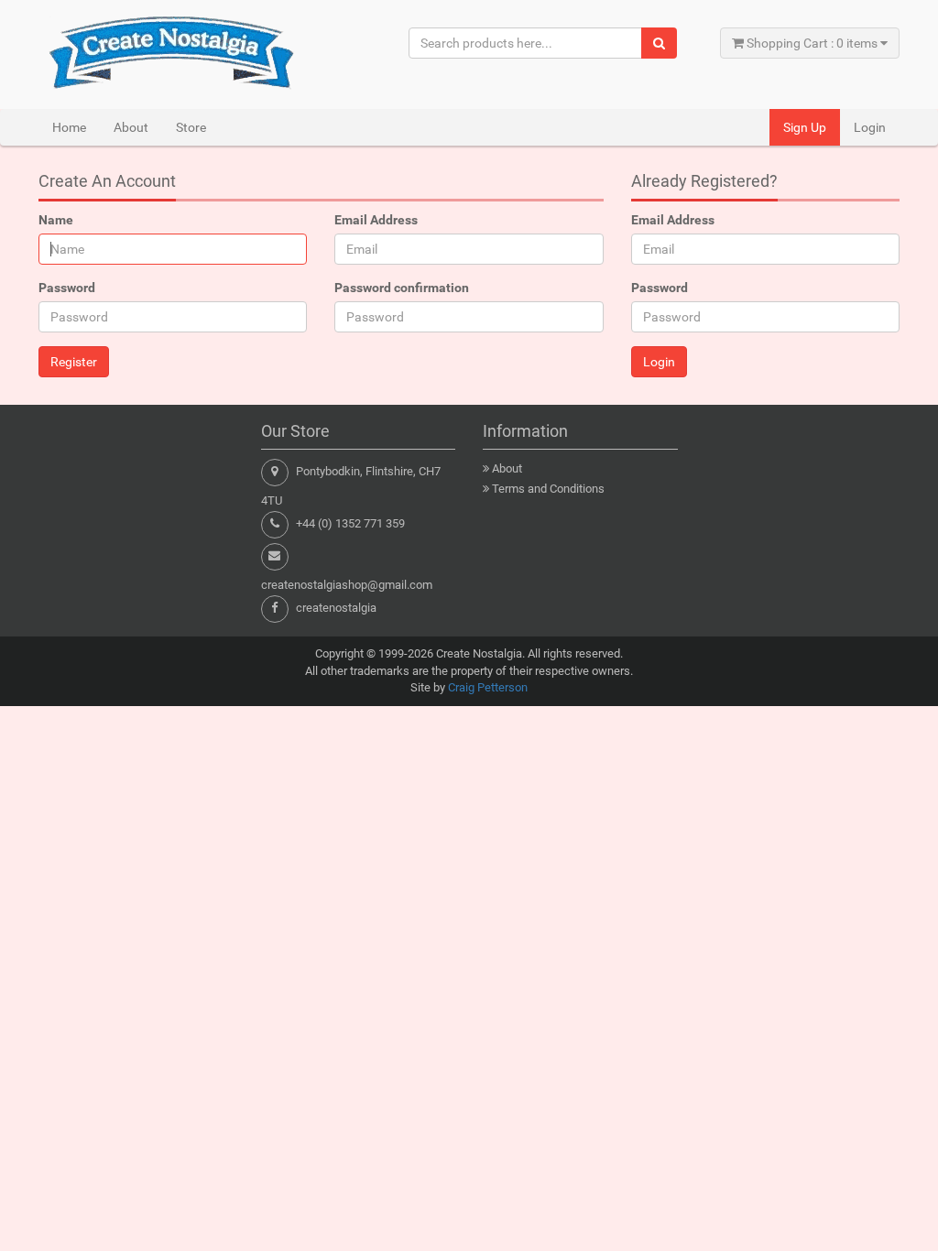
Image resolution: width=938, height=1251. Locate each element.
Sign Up (804, 127)
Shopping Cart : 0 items (812, 43)
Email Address (376, 219)
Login (870, 127)
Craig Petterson (488, 687)
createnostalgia (336, 608)
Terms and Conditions (548, 488)
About (131, 127)
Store (191, 127)
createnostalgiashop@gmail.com (346, 585)
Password (66, 287)
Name (55, 219)
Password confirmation (401, 287)
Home (69, 127)
